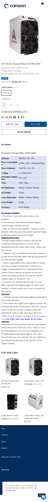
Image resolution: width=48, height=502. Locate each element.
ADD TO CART (12, 124)
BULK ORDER (24, 132)
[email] (17, 463)
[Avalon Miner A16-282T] (12, 401)
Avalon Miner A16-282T (9, 416)
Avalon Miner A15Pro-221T (34, 381)
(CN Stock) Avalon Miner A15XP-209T (10, 382)
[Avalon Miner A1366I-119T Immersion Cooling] (35, 401)
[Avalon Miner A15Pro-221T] (35, 367)
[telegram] (24, 463)
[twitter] (3, 463)
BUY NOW (35, 124)
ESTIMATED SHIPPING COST (14, 112)
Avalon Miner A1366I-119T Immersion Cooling (34, 417)
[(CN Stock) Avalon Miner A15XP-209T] (12, 367)
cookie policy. (11, 490)
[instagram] (24, 476)
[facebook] (10, 463)
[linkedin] (17, 476)
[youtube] (30, 463)
